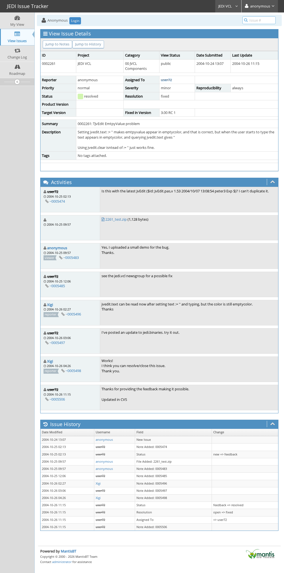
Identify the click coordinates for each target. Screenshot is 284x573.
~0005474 (57, 201)
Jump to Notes (57, 44)
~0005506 (57, 399)
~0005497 (57, 342)
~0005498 (73, 370)
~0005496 (73, 314)
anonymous (57, 247)
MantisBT (68, 551)
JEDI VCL (225, 6)
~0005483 (71, 257)
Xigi (50, 304)
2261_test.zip (116, 219)
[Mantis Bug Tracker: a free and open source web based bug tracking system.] (260, 553)
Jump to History (88, 44)
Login (75, 20)
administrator (62, 562)
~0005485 (57, 285)
